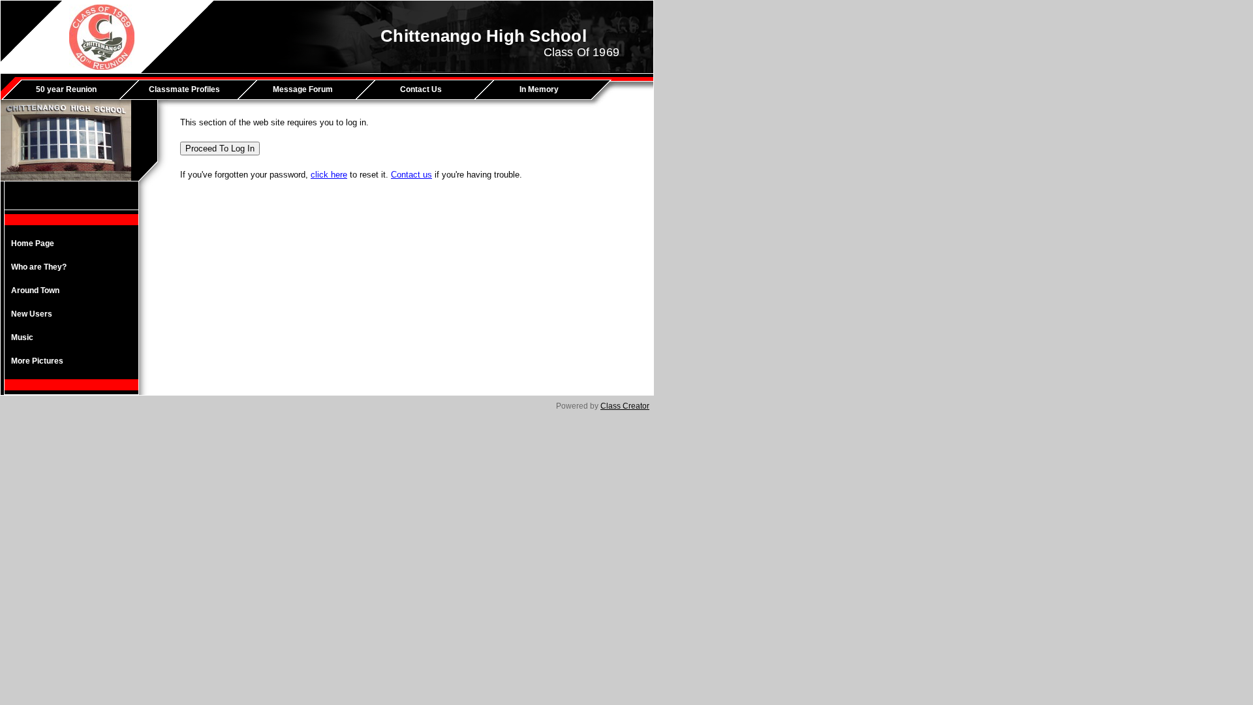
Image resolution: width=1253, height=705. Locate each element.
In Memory (539, 89)
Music (22, 337)
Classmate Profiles (184, 89)
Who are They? (39, 267)
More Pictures (37, 361)
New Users (31, 314)
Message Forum (303, 89)
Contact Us (421, 89)
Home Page (32, 243)
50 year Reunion (66, 89)
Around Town (35, 290)
